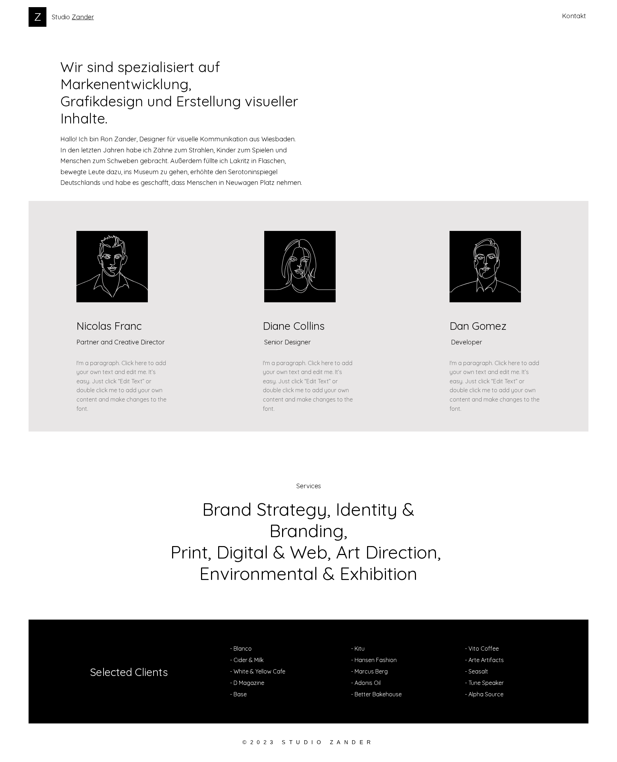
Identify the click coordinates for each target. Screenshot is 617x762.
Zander (83, 17)
